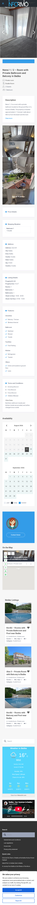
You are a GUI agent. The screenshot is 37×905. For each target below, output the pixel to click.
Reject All (18, 901)
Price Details (12, 212)
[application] (18, 809)
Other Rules (9, 400)
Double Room (9, 83)
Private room (9, 80)
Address (11, 244)
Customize (18, 895)
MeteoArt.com (21, 795)
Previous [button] (3, 33)
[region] (18, 888)
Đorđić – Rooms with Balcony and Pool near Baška (16, 715)
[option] (18, 32)
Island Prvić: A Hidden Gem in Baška (12, 863)
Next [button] (34, 33)
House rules (7, 846)
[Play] (5, 816)
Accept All (18, 890)
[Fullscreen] (32, 816)
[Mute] (29, 816)
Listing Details (13, 278)
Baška (10, 251)
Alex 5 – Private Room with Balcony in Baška (16, 673)
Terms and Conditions (15, 383)
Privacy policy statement (11, 849)
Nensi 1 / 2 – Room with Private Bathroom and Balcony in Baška (15, 558)
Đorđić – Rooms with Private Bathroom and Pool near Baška (16, 631)
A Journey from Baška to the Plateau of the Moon (16, 866)
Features (11, 311)
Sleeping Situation (14, 224)
